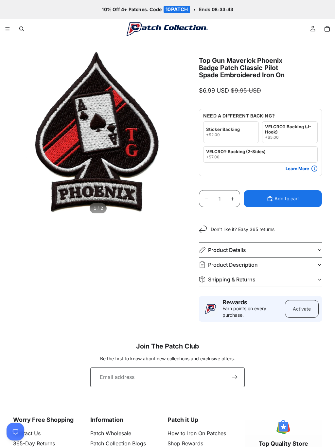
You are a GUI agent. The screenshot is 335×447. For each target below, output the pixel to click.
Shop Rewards (185, 443)
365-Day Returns (34, 443)
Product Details (227, 250)
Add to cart (286, 198)
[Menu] (7, 29)
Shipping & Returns (232, 279)
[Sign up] (235, 377)
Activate (302, 309)
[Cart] (327, 29)
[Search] (21, 29)
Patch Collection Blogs (118, 443)
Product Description (233, 264)
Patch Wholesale (110, 433)
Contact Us (27, 433)
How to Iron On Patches (197, 433)
